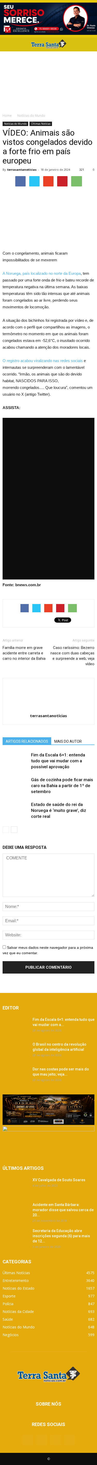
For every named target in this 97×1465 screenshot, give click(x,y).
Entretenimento (16, 1280)
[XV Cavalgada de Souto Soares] (15, 1186)
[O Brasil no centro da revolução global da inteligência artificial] (15, 1051)
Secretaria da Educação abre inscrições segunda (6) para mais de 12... (61, 1236)
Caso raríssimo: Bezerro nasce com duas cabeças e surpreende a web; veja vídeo (72, 655)
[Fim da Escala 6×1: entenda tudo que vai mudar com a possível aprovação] (15, 761)
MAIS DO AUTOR (68, 741)
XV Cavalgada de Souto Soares (59, 1180)
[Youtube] (69, 1440)
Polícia (8, 1303)
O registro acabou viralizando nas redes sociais (43, 360)
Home (7, 115)
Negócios (11, 1334)
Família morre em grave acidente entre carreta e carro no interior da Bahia (24, 653)
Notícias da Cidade (18, 1311)
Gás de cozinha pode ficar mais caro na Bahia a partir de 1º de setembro (62, 785)
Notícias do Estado (18, 1288)
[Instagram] (55, 1440)
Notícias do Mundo (15, 124)
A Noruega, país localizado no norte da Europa (42, 273)
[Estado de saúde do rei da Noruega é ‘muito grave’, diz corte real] (15, 810)
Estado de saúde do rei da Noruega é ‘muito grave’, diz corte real (58, 810)
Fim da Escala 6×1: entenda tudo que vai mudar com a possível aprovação (58, 760)
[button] (90, 44)
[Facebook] (28, 1440)
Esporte (9, 1296)
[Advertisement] (48, 81)
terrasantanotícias (21, 169)
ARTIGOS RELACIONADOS (27, 741)
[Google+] (41, 1440)
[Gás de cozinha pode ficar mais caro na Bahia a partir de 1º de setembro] (15, 786)
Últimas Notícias (40, 124)
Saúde (8, 1319)
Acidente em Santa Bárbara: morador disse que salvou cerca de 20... (63, 1210)
